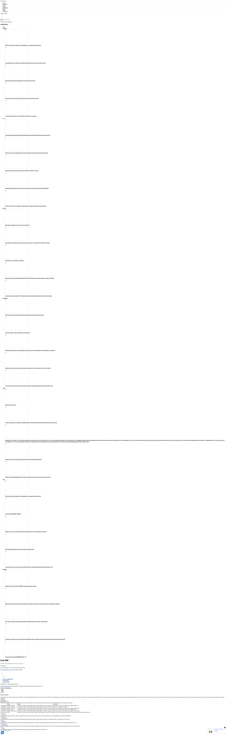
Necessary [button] (2, 699)
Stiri (3, 5)
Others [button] (1, 727)
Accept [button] (8, 687)
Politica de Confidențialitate (8, 679)
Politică (4, 6)
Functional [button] (2, 713)
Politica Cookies (6, 680)
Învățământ (5, 11)
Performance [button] (3, 717)
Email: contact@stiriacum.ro (6, 669)
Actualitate (5, 4)
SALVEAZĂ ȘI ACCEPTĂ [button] (5, 730)
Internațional (5, 7)
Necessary (4, 700)
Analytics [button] (2, 720)
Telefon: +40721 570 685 (17, 669)
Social (4, 9)
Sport (4, 10)
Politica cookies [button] (3, 687)
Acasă (4, 3)
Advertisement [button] (3, 723)
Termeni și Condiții (6, 682)
